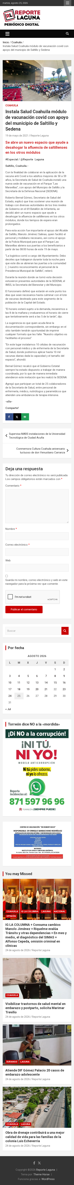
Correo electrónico (17, 544)
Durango (11, 1062)
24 (9, 696)
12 (28, 682)
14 (46, 682)
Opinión (11, 916)
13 (37, 682)
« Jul (8, 709)
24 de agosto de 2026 (17, 950)
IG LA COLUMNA (29, 911)
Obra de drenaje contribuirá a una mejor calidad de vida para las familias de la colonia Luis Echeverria (34, 1137)
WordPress (48, 1179)
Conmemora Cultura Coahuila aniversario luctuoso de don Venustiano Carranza (40, 450)
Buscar (65, 631)
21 (46, 689)
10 (9, 682)
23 (64, 689)
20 (37, 689)
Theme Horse (41, 1174)
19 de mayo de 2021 (16, 135)
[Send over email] (25, 416)
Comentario (13, 485)
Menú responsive (67, 3)
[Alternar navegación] (7, 34)
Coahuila (11, 105)
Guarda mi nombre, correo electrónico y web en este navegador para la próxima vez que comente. (36, 581)
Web (8, 560)
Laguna (46, 911)
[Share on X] (17, 416)
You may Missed (18, 874)
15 (55, 682)
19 (28, 689)
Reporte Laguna (40, 135)
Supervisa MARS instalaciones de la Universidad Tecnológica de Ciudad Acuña (37, 435)
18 (18, 689)
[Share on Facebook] (9, 416)
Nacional (59, 911)
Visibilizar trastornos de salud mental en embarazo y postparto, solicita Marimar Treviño (35, 1008)
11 (18, 682)
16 (64, 682)
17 (9, 689)
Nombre (11, 529)
